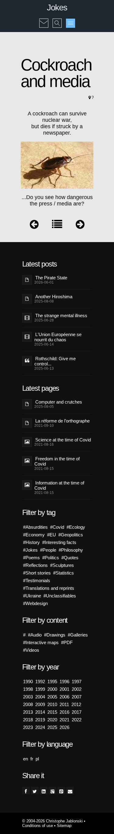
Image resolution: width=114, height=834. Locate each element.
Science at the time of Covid (63, 439)
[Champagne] (80, 226)
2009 (40, 704)
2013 (28, 712)
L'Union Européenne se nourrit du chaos (57, 337)
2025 (52, 727)
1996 (64, 681)
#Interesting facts (59, 542)
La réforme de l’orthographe (62, 420)
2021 (64, 719)
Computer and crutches (58, 401)
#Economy (34, 534)
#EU (51, 534)
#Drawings (54, 634)
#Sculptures (62, 565)
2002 (76, 689)
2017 (76, 712)
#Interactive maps (41, 642)
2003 (28, 696)
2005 (52, 696)
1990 (28, 681)
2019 (40, 719)
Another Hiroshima (53, 296)
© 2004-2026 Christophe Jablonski (52, 821)
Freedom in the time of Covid (57, 461)
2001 (64, 689)
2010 (52, 704)
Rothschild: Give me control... (55, 361)
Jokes (57, 7)
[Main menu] (70, 23)
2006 (64, 696)
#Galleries (78, 634)
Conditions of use (37, 825)
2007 (76, 696)
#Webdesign (35, 603)
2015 (52, 712)
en (25, 758)
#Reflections (35, 565)
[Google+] (52, 790)
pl (37, 758)
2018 (28, 719)
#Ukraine (32, 595)
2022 (76, 719)
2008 (28, 704)
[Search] (57, 19)
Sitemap (64, 825)
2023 (28, 727)
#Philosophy (71, 550)
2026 (64, 727)
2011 (64, 704)
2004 (40, 696)
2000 (52, 689)
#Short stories (37, 572)
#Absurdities (35, 527)
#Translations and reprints (48, 588)
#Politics (50, 557)
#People (48, 550)
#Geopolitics (70, 534)
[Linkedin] (43, 790)
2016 (64, 712)
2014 (40, 712)
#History (31, 542)
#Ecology (76, 527)
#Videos (31, 650)
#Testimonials (36, 580)
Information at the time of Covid (59, 485)
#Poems (31, 557)
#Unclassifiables (59, 595)
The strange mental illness (61, 315)
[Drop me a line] (43, 19)
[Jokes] (57, 226)
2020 (52, 719)
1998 (28, 689)
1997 (76, 681)
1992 (40, 681)
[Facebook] (26, 790)
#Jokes (30, 550)
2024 (40, 727)
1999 (40, 689)
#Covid (57, 527)
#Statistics (63, 572)
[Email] (70, 790)
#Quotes (69, 557)
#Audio (35, 634)
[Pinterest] (61, 790)
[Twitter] (35, 790)
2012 (76, 704)
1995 (52, 681)
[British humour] (34, 226)
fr (31, 758)
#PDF (67, 642)
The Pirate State (51, 277)
